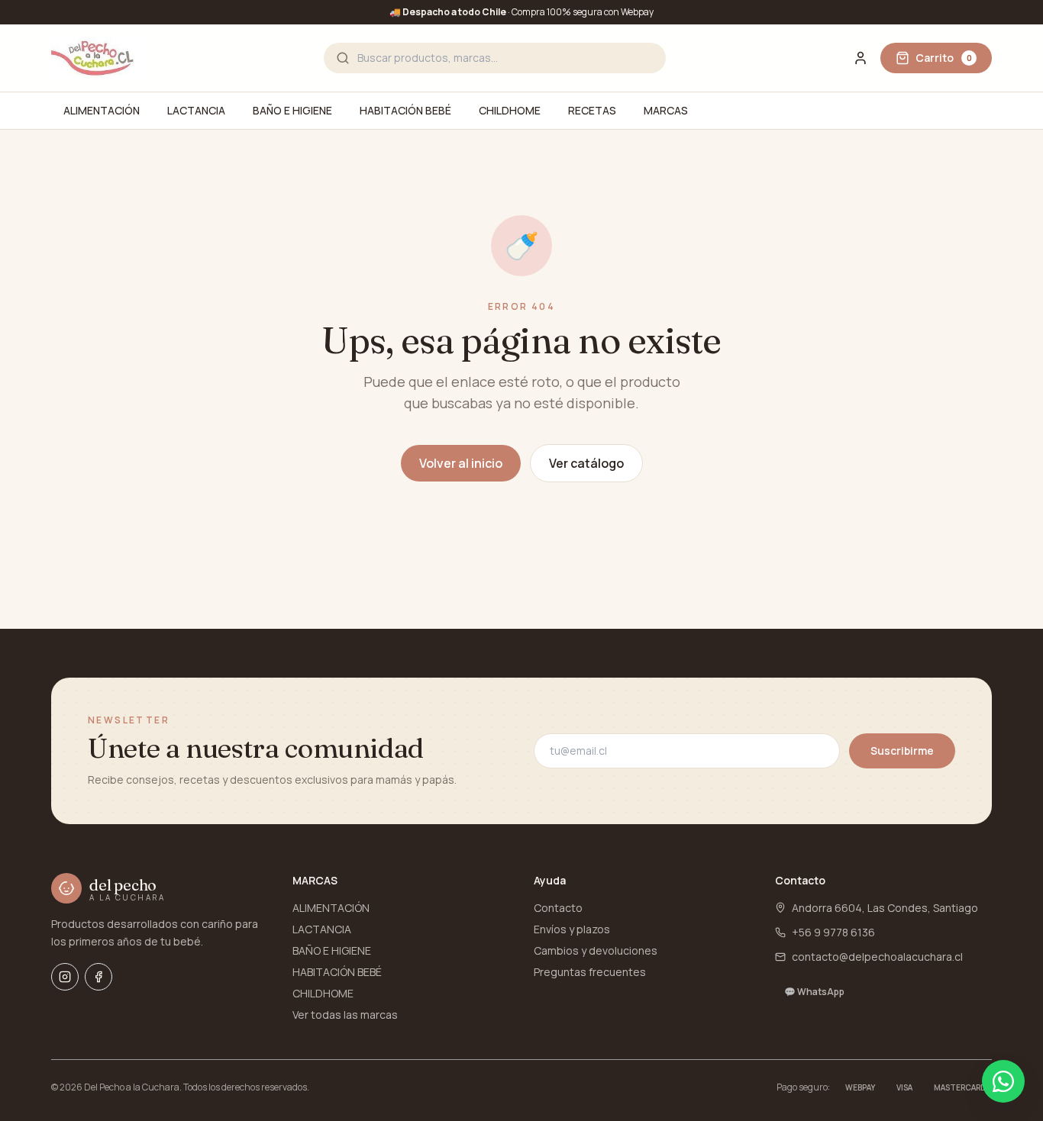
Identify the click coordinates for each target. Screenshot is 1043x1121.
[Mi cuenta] (860, 58)
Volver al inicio (460, 463)
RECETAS (592, 110)
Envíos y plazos (572, 929)
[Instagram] (65, 977)
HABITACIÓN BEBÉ (405, 110)
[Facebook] (98, 977)
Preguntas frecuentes (590, 972)
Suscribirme (902, 750)
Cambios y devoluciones (595, 950)
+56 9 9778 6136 (833, 932)
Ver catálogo (586, 463)
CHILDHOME (510, 110)
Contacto (558, 907)
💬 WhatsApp (814, 991)
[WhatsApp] (1003, 1081)
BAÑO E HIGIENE (292, 110)
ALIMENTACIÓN (101, 110)
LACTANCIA (196, 110)
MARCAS (666, 110)
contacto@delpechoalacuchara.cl (877, 956)
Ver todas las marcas (345, 1014)
